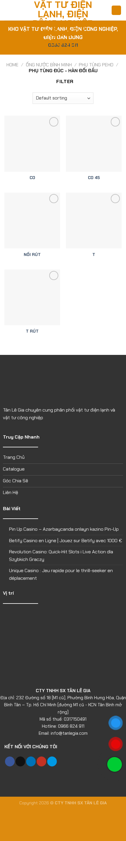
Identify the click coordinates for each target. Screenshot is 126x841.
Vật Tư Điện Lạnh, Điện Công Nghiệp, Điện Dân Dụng (63, 23)
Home (12, 65)
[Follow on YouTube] (41, 761)
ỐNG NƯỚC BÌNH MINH (49, 65)
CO (32, 177)
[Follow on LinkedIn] (31, 761)
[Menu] (7, 10)
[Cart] (116, 10)
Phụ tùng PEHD (96, 65)
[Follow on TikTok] (20, 761)
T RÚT (32, 331)
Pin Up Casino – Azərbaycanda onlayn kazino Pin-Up (64, 529)
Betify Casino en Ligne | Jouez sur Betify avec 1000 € (65, 540)
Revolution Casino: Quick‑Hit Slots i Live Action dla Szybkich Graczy (61, 555)
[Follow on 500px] (52, 761)
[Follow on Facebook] (10, 761)
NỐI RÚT (32, 254)
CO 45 (94, 177)
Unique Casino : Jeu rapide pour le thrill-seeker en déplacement (61, 574)
